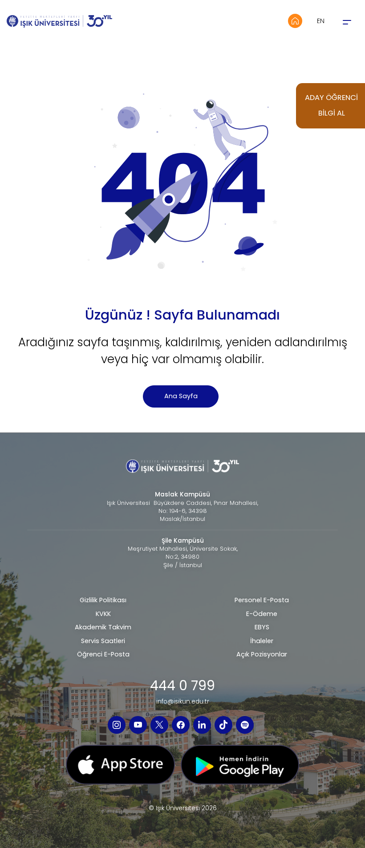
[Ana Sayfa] (295, 21)
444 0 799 (182, 685)
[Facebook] (181, 725)
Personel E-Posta (262, 600)
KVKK (103, 613)
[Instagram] (117, 725)
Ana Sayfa (181, 396)
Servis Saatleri (103, 640)
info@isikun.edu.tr (182, 702)
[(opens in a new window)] (120, 767)
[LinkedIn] (202, 725)
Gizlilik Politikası (103, 600)
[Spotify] (245, 725)
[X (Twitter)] (159, 725)
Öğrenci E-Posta (103, 654)
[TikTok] (223, 725)
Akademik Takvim (103, 627)
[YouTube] (138, 725)
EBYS (262, 627)
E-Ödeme (261, 613)
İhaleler (261, 640)
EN (320, 20)
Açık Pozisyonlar (261, 654)
